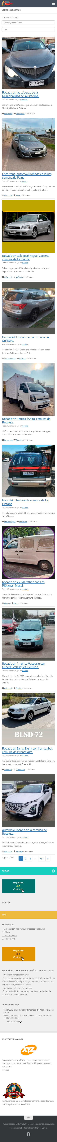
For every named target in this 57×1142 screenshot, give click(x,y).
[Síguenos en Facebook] (53, 871)
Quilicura (22, 358)
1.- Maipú (6, 932)
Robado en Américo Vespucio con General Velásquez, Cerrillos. (23, 665)
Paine (18, 195)
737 (42, 858)
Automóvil (8, 195)
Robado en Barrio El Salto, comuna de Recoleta (26, 420)
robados (24, 99)
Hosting (5, 1070)
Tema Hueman (41, 1128)
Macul (15, 603)
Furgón (7, 603)
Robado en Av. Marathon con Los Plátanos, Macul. (23, 583)
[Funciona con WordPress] (21, 1128)
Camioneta (8, 114)
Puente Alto (20, 770)
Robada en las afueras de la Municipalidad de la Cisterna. (20, 94)
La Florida (19, 277)
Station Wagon (9, 358)
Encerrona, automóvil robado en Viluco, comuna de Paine (27, 175)
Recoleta (19, 440)
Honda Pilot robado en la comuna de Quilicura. (25, 339)
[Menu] (53, 3)
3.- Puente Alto (8, 939)
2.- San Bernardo (9, 935)
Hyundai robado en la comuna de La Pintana (25, 502)
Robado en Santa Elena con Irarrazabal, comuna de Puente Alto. (27, 750)
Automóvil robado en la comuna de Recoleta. (24, 831)
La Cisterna (20, 114)
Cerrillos (19, 688)
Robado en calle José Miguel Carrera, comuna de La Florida (25, 257)
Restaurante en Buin (11, 1101)
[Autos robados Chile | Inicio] (9, 3)
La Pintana (23, 522)
